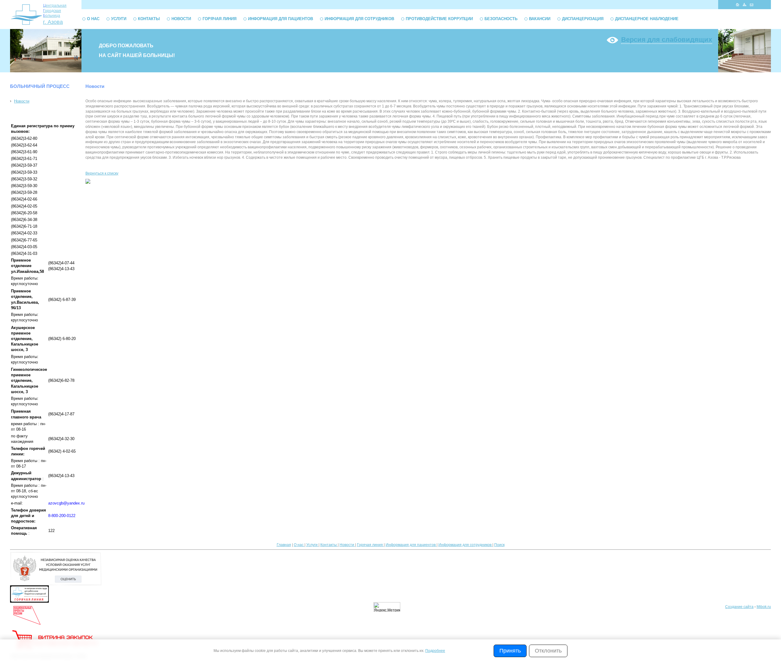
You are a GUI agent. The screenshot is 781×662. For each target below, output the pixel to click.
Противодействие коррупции (439, 18)
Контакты (149, 18)
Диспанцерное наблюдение (646, 18)
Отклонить (548, 651)
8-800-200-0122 (61, 515)
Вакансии (539, 18)
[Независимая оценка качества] (56, 584)
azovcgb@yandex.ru (66, 503)
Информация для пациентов (280, 18)
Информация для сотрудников (359, 18)
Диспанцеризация (582, 18)
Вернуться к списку (101, 173)
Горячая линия (219, 18)
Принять (510, 651)
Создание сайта (739, 607)
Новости (181, 18)
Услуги (118, 18)
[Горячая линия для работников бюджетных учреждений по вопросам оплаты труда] (29, 601)
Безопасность (500, 18)
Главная (284, 545)
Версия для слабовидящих (666, 39)
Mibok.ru (764, 607)
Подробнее (435, 651)
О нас (93, 18)
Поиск (499, 545)
